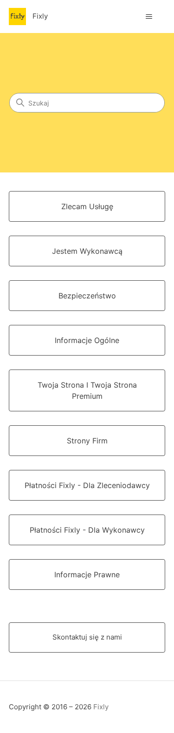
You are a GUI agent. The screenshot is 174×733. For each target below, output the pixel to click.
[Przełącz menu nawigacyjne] (148, 16)
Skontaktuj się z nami (87, 637)
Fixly (101, 706)
